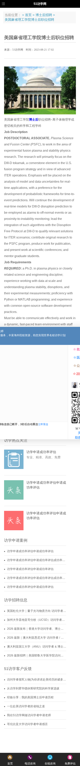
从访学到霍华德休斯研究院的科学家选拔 (33, 688)
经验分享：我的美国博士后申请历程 (30, 697)
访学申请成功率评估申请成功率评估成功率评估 (36, 560)
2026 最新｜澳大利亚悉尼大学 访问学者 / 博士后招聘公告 (36, 637)
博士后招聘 (44, 15)
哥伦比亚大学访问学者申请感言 (27, 724)
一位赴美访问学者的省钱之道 (26, 706)
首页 (28, 15)
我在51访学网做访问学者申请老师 (29, 715)
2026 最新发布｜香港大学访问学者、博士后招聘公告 (36, 628)
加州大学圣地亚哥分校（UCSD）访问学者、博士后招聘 (36, 619)
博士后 (33, 119)
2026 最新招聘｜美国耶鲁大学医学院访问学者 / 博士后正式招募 (36, 655)
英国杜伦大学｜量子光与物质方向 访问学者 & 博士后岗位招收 (36, 610)
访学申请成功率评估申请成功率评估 (30, 551)
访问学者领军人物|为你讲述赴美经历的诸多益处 (36, 679)
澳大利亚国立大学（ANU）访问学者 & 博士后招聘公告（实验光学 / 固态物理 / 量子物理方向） (36, 646)
